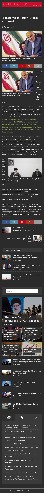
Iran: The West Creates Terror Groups (27, 393)
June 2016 (18, 260)
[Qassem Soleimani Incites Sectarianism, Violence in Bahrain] (6, 257)
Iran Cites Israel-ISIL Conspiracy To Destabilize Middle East (26, 266)
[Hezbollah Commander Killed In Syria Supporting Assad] (6, 372)
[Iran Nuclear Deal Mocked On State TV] (6, 406)
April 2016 (9, 324)
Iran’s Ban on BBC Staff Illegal (30, 350)
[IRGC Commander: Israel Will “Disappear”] (6, 383)
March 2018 (9, 339)
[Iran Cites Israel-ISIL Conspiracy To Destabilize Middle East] (6, 266)
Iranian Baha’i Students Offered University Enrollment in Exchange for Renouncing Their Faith (31, 331)
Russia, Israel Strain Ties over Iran (17, 444)
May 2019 (18, 364)
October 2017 (10, 354)
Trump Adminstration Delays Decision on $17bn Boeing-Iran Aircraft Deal (12, 348)
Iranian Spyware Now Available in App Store (21, 473)
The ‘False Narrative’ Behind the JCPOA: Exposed (22, 318)
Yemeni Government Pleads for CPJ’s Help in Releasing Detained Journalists (27, 361)
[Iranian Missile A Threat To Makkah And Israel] (6, 277)
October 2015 (18, 270)
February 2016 (9, 27)
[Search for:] (22, 291)
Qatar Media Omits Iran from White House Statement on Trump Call (11, 333)
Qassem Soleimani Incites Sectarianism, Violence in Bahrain (25, 257)
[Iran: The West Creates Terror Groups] (6, 395)
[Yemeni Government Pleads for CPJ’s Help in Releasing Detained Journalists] (6, 362)
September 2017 (30, 339)
